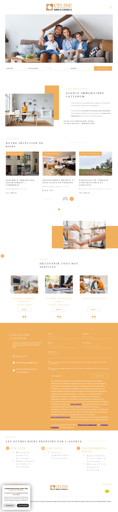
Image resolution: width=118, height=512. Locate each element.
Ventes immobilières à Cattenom (60, 455)
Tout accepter (22, 505)
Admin (88, 501)
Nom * (50, 334)
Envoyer (100, 376)
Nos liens (93, 501)
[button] (59, 209)
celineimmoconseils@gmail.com (27, 362)
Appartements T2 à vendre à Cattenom (96, 458)
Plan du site (70, 501)
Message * (52, 352)
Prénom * (86, 334)
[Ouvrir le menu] (110, 7)
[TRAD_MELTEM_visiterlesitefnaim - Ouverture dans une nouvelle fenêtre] (107, 491)
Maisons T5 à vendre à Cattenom (96, 467)
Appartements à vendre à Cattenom (25, 464)
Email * (51, 343)
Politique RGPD (101, 501)
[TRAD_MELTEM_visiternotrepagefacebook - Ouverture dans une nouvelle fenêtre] (2, 256)
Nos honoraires (62, 501)
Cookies (109, 501)
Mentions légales (80, 501)
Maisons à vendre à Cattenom (23, 455)
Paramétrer (9, 505)
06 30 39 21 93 (21, 356)
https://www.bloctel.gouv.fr (60, 417)
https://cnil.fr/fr (76, 404)
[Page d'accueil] (59, 7)
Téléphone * (87, 343)
